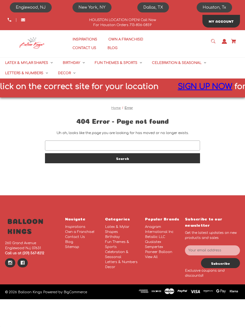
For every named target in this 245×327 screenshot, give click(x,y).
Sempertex (154, 247)
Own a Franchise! (79, 232)
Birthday (112, 237)
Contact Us (75, 237)
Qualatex (153, 242)
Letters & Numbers (121, 262)
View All (151, 257)
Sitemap (72, 247)
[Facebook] (22, 262)
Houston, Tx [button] (214, 7)
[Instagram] (10, 262)
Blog (69, 242)
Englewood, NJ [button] (31, 7)
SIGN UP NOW (201, 86)
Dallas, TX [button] (153, 7)
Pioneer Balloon (158, 252)
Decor (110, 267)
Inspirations (75, 227)
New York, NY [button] (92, 7)
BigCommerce (75, 292)
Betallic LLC (155, 237)
